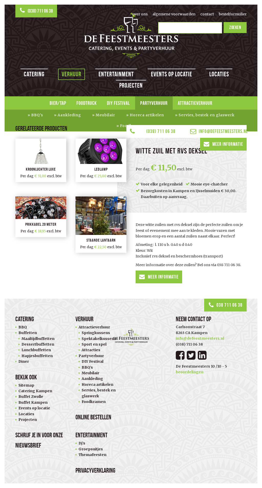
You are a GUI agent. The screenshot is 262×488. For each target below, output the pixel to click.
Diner (23, 361)
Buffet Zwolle (30, 396)
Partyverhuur (154, 103)
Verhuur (71, 74)
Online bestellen (93, 417)
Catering (34, 74)
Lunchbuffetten (36, 350)
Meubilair (105, 115)
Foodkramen (94, 401)
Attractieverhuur (195, 103)
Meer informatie (227, 144)
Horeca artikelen (147, 115)
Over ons (140, 14)
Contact (207, 14)
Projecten (131, 85)
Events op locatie (171, 74)
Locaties (219, 74)
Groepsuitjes (91, 449)
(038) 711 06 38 (40, 11)
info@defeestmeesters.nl (223, 131)
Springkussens (96, 332)
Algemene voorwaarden (173, 14)
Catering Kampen (35, 391)
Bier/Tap (58, 103)
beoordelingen (189, 372)
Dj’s (82, 443)
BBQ (22, 327)
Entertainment (116, 74)
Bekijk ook (26, 377)
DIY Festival (118, 103)
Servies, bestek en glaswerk (207, 115)
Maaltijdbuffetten (37, 338)
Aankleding (69, 115)
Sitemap (26, 385)
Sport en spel (94, 344)
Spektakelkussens (99, 338)
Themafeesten (92, 454)
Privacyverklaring (95, 470)
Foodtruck (87, 103)
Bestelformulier (233, 14)
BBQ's (37, 115)
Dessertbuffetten (37, 344)
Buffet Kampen (33, 402)
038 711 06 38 (229, 305)
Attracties (91, 350)
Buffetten (27, 332)
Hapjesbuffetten (37, 356)
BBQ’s (87, 367)
